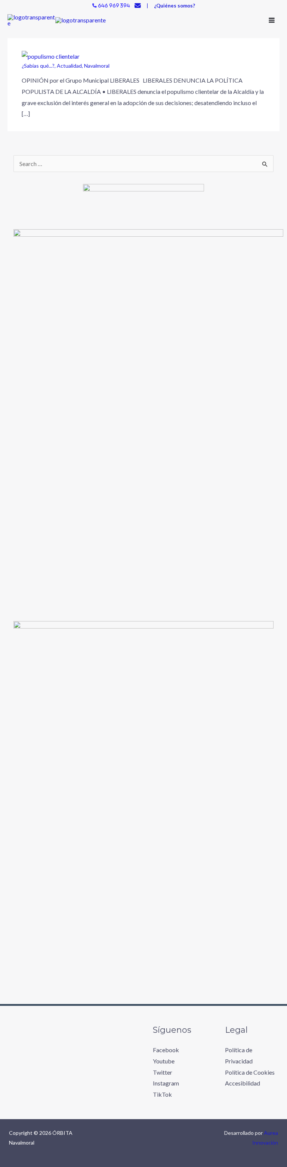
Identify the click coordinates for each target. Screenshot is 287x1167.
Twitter (162, 1072)
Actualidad (69, 65)
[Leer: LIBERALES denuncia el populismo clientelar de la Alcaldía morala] (51, 55)
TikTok (162, 1094)
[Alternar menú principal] (272, 20)
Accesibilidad (242, 1083)
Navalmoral (96, 65)
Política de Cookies (250, 1072)
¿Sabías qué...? (38, 65)
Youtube (164, 1061)
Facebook (166, 1049)
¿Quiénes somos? (174, 6)
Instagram (166, 1083)
